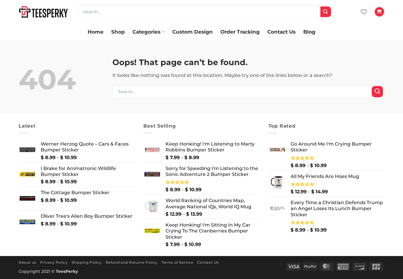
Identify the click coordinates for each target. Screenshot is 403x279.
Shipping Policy (87, 262)
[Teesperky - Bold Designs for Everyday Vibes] (44, 11)
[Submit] (325, 11)
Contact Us (281, 32)
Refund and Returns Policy (132, 262)
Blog (309, 32)
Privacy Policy (54, 262)
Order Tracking (240, 32)
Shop (118, 32)
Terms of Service (177, 262)
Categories (146, 32)
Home (96, 32)
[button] (379, 11)
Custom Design (192, 32)
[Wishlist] (364, 11)
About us (27, 262)
